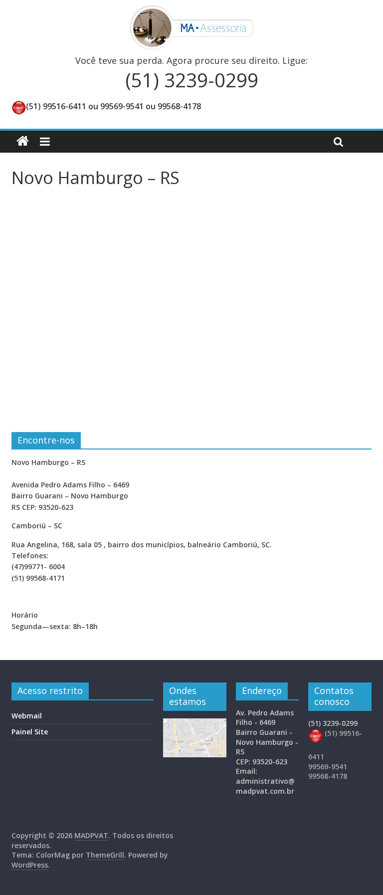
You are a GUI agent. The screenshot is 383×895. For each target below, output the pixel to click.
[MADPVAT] (22, 141)
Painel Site (29, 731)
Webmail (26, 715)
